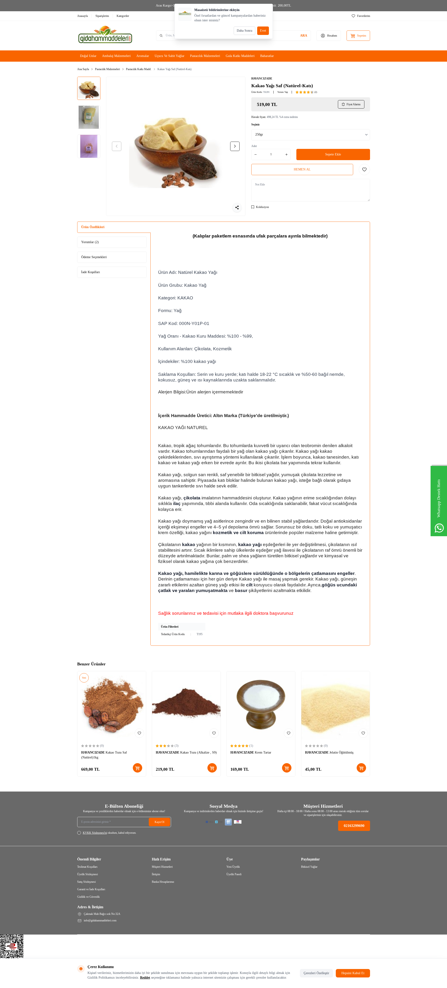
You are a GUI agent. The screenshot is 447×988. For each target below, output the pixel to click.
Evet (263, 30)
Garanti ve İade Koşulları (91, 889)
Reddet (145, 977)
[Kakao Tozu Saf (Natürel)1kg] (111, 705)
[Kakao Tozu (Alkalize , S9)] (186, 705)
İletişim (156, 874)
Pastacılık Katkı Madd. (138, 69)
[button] (116, 146)
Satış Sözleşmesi (86, 881)
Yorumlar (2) (90, 242)
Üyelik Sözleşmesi (87, 874)
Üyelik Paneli (233, 874)
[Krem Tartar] (261, 705)
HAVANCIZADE (261, 78)
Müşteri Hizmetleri (162, 866)
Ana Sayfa (83, 69)
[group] (175, 146)
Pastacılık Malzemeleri (107, 69)
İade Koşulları (90, 272)
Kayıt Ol (159, 822)
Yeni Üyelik (233, 866)
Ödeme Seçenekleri (94, 257)
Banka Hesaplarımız (163, 881)
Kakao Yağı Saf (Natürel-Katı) (174, 69)
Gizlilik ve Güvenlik (88, 896)
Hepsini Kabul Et (352, 973)
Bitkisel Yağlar (309, 866)
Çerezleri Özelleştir (316, 973)
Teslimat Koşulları (87, 866)
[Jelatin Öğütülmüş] (335, 705)
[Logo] (105, 36)
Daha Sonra (244, 30)
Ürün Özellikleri (92, 227)
